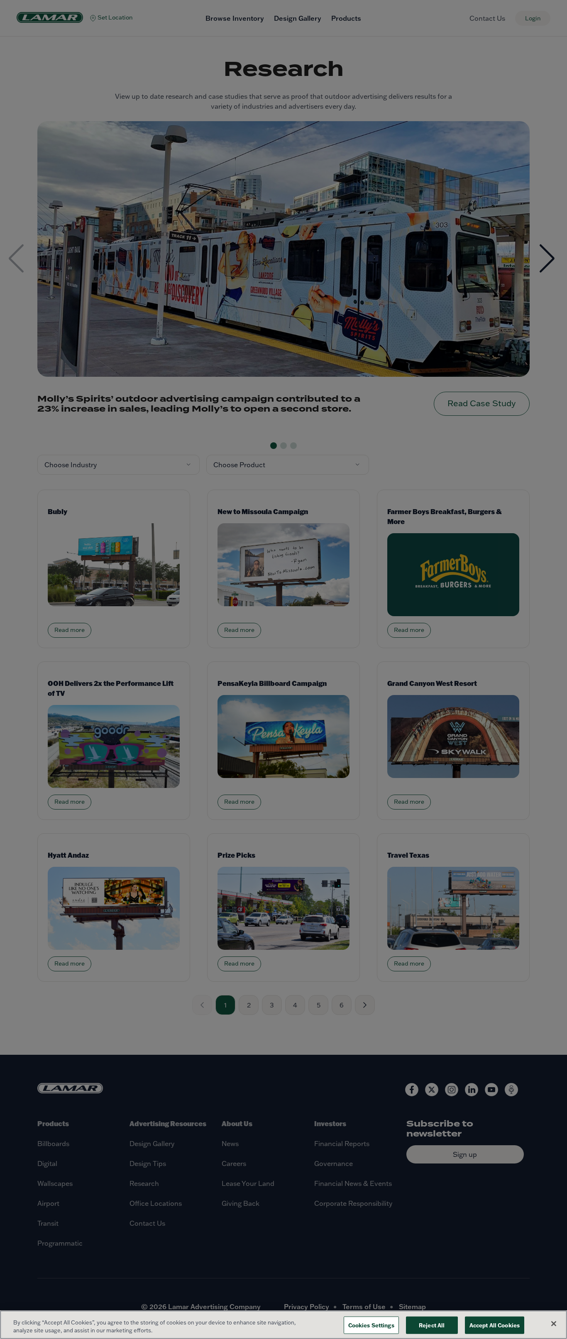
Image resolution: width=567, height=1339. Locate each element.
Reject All (432, 1325)
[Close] (554, 1324)
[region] (283, 1324)
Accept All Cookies (494, 1325)
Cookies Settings (371, 1325)
